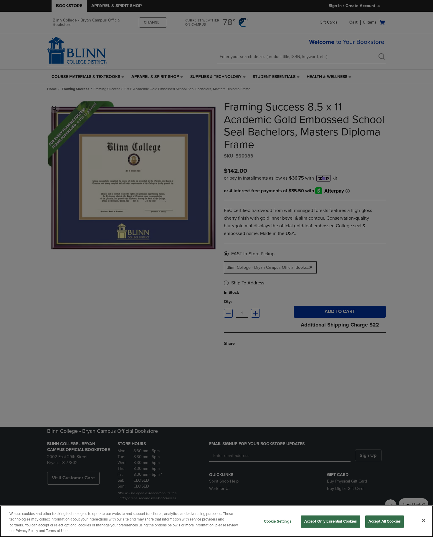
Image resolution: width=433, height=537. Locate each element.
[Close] (423, 520)
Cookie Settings (277, 521)
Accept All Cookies (384, 521)
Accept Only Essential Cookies (330, 521)
